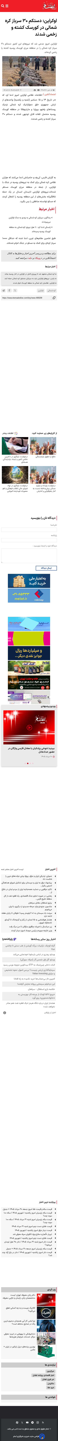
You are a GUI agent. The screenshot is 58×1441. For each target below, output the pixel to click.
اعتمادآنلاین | (49, 94)
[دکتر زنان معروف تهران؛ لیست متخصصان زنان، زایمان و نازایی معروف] (46, 1300)
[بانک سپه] (29, 653)
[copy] (54, 298)
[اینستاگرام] (36, 1422)
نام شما (54, 525)
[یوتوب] (25, 1422)
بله (29, 258)
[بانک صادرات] (29, 624)
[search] (2, 5)
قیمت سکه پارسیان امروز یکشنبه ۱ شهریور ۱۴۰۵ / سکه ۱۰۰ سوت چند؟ (28, 1214)
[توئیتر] (20, 1422)
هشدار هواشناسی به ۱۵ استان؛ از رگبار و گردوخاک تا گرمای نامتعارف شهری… (28, 921)
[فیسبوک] (9, 290)
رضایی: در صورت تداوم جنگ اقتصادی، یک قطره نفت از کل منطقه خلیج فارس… (28, 897)
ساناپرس (51, 1383)
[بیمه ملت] (29, 596)
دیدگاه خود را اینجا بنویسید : (45, 545)
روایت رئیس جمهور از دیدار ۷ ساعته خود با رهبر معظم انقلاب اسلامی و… (32, 750)
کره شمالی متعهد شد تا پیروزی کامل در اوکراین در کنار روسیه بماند (30, 274)
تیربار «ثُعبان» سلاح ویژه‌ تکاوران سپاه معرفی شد (32, 1234)
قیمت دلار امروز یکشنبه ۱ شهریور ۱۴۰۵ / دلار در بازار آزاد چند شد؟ (27, 1254)
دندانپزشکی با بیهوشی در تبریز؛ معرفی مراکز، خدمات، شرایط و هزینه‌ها (19, 1335)
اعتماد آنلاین (18, 1429)
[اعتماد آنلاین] (49, 6)
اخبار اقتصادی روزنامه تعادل (43, 1375)
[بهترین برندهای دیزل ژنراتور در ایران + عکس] (46, 1351)
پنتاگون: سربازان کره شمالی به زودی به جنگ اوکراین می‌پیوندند (30, 219)
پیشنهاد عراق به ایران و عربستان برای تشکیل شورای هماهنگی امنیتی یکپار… (26, 884)
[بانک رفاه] (29, 697)
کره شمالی (52, 290)
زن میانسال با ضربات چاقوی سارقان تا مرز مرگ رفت (30, 926)
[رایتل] (29, 638)
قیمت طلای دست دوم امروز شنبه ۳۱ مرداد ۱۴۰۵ (32, 1226)
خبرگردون (50, 1371)
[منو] (6, 5)
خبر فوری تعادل (48, 1379)
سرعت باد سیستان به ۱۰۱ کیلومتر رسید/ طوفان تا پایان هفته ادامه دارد (27, 915)
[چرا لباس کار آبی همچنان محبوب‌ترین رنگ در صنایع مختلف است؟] (46, 1326)
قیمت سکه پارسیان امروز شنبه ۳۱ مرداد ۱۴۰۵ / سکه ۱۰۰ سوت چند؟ (29, 1221)
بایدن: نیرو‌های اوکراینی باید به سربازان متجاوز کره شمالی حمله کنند (30, 278)
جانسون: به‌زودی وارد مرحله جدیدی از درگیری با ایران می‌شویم (30, 908)
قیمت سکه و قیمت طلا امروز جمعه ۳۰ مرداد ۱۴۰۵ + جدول (27, 1209)
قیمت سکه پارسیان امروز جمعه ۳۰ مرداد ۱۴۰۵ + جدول (29, 1248)
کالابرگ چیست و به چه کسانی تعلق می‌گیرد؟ (20, 1310)
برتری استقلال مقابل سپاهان (40, 902)
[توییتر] (15, 290)
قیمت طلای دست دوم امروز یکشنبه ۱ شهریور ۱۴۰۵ (31, 1238)
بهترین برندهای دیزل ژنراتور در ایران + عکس (19, 1348)
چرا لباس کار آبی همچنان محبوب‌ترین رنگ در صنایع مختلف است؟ (19, 1322)
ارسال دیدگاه (46, 568)
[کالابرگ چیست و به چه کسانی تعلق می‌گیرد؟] (46, 1313)
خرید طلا (51, 1387)
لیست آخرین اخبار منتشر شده (12, 869)
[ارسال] (38, 90)
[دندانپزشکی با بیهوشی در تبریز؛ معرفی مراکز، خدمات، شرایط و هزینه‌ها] (46, 1339)
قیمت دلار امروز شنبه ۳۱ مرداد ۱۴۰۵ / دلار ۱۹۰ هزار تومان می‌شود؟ (28, 1243)
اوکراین (41, 290)
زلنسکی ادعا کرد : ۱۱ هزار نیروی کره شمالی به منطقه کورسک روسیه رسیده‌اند (30, 229)
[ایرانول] (29, 668)
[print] (35, 90)
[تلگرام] (3, 290)
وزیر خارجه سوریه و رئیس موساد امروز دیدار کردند (31, 930)
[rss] (41, 1422)
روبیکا (38, 258)
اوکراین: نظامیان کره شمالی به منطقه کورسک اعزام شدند (34, 283)
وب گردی (51, 1289)
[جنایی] (29, 682)
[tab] (33, 763)
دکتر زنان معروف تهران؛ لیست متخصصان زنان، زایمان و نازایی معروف (19, 1297)
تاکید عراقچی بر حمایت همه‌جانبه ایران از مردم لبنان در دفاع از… (27, 891)
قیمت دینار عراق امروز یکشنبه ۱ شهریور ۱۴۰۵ (33, 1230)
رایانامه (54, 535)
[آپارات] (16, 1422)
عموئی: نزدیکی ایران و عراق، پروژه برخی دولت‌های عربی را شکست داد (28, 878)
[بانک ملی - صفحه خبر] (29, 581)
